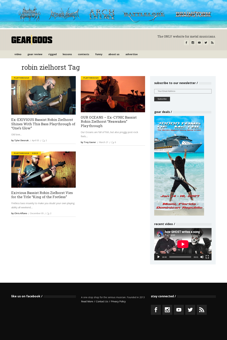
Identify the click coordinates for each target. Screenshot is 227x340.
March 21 (103, 142)
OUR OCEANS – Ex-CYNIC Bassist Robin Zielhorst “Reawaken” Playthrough (109, 121)
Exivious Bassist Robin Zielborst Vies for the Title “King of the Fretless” (42, 195)
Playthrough (21, 78)
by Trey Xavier (88, 142)
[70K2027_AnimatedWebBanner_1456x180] (113, 27)
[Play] (158, 257)
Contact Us (102, 301)
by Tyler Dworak (20, 140)
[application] (183, 244)
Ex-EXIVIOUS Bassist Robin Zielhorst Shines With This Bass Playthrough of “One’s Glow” (43, 124)
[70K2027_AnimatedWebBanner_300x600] (179, 214)
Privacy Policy (118, 301)
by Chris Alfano (19, 213)
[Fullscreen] (207, 257)
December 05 (37, 213)
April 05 (35, 140)
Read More (87, 301)
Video (35, 153)
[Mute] (202, 257)
